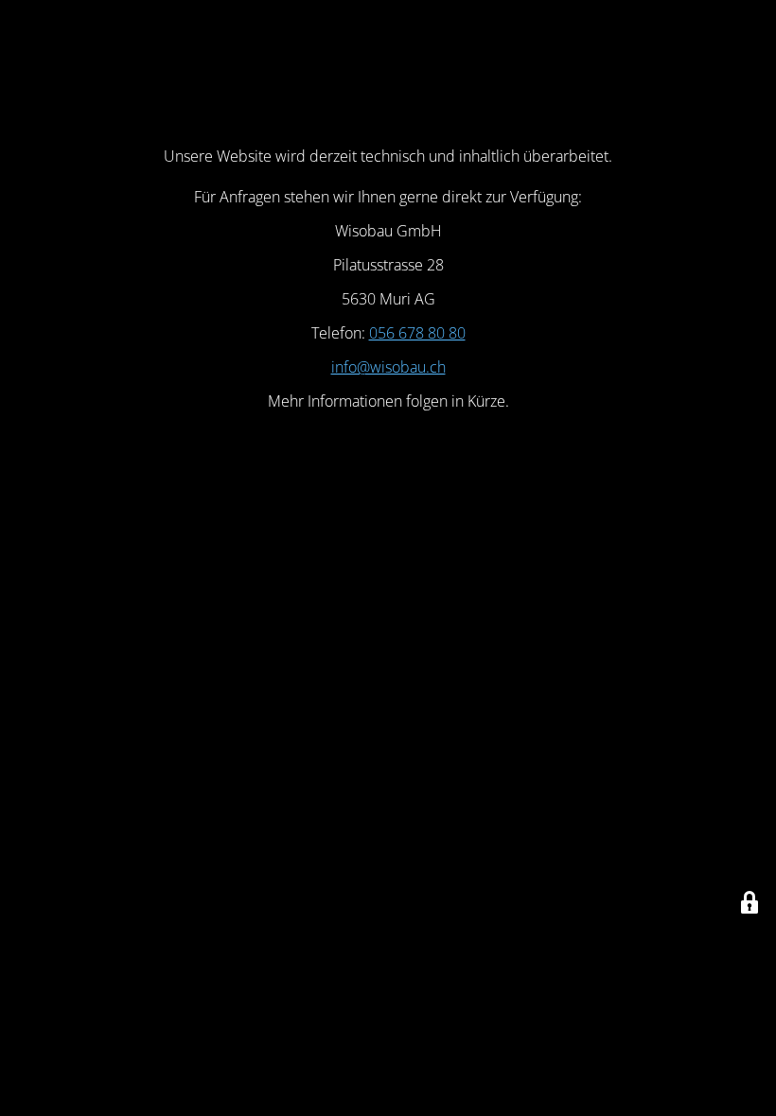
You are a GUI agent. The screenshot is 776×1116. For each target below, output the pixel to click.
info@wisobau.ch (388, 367)
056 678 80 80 (417, 333)
